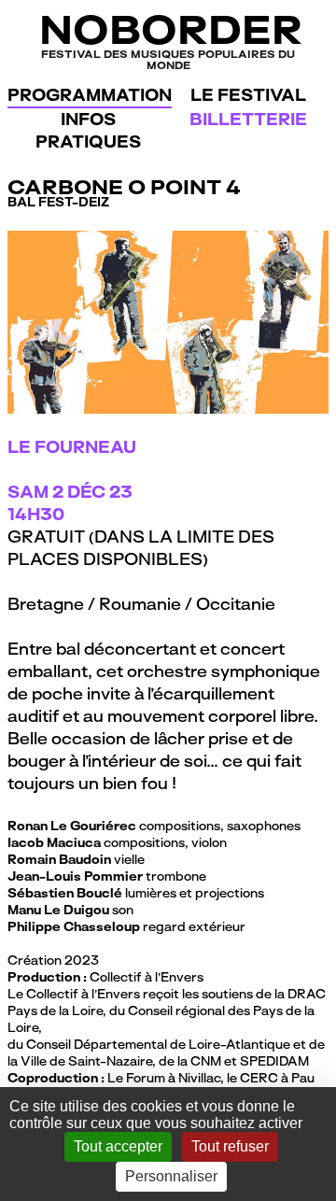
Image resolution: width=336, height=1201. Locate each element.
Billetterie (248, 119)
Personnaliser (171, 1176)
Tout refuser (230, 1146)
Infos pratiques (88, 130)
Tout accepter (118, 1146)
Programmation (89, 95)
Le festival (248, 95)
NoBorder (167, 39)
